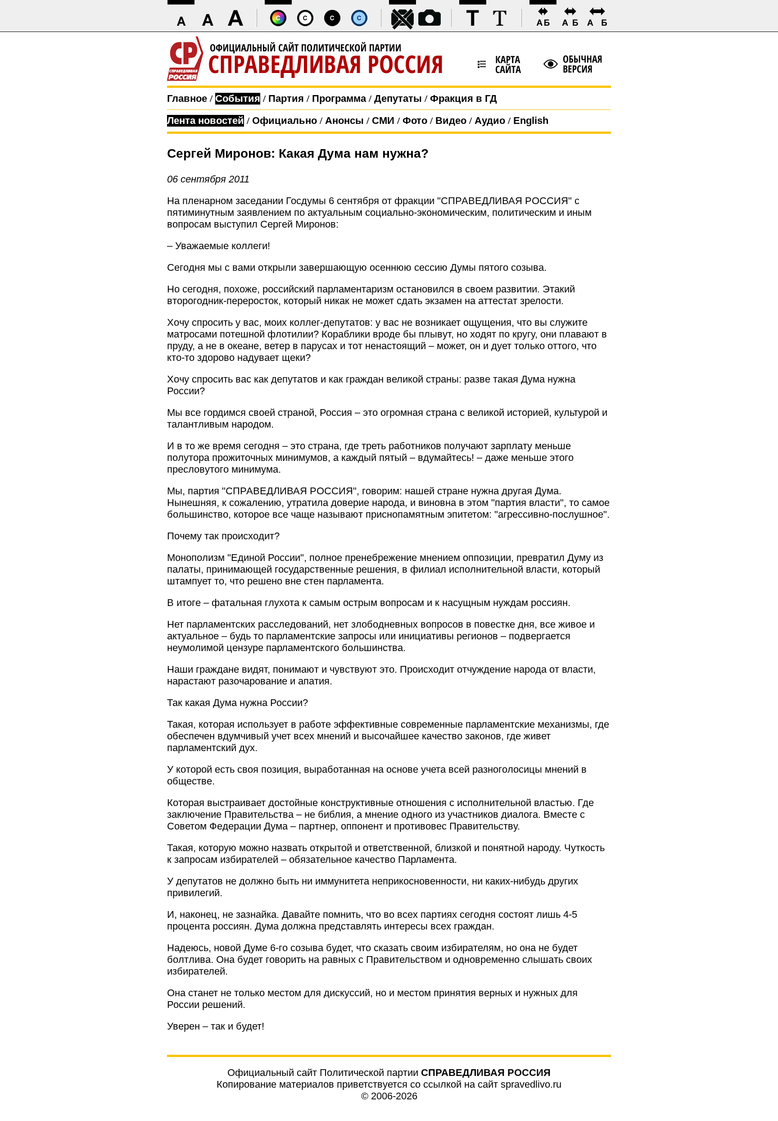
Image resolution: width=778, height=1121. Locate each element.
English (530, 120)
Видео (450, 120)
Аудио (490, 120)
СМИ (383, 120)
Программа (339, 98)
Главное (187, 98)
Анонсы (344, 120)
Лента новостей (205, 120)
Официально (284, 120)
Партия (286, 98)
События (237, 98)
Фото (415, 120)
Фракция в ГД (463, 98)
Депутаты (398, 98)
